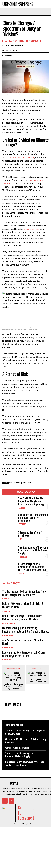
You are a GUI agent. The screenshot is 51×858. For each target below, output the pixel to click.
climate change (31, 229)
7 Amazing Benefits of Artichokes (29, 534)
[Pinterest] (11, 801)
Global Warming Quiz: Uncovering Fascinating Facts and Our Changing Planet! (25, 629)
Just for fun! (8, 623)
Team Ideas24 (17, 45)
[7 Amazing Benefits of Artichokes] (9, 535)
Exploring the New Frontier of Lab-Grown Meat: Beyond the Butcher (23, 654)
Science (22, 508)
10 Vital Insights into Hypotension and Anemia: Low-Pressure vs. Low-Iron (32, 566)
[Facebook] (5, 801)
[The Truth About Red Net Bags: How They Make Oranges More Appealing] (9, 503)
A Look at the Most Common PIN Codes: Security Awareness (33, 517)
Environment (8, 635)
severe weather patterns (22, 157)
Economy (22, 557)
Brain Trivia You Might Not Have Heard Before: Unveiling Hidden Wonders (22, 617)
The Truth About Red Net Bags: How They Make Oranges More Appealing (31, 501)
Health (21, 573)
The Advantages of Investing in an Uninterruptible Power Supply (33, 550)
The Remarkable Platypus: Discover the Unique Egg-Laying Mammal (13, 686)
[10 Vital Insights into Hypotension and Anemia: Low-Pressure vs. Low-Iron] (9, 568)
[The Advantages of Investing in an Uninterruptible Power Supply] (9, 552)
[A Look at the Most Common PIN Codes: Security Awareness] (9, 519)
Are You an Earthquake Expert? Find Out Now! (23, 641)
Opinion (34, 41)
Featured (22, 524)
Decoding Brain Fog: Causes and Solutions (37, 680)
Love (20, 539)
